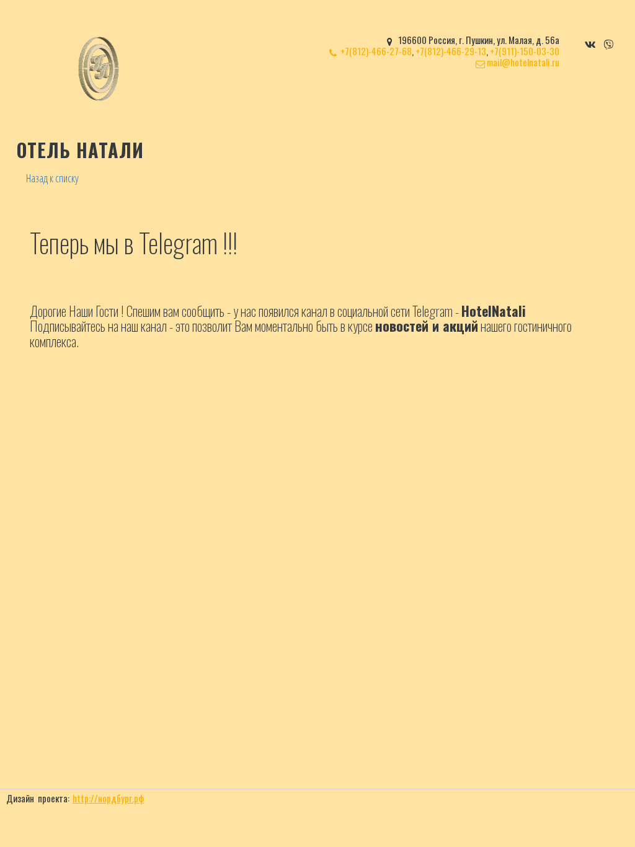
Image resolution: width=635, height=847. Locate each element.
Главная (264, 102)
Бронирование (429, 102)
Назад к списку (52, 178)
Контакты (551, 102)
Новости (496, 102)
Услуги (357, 102)
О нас (308, 102)
